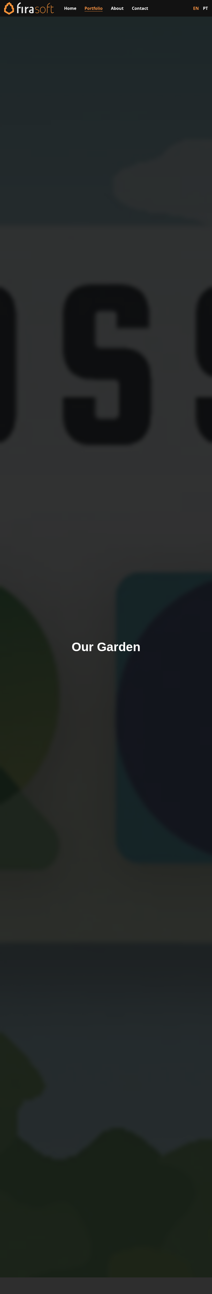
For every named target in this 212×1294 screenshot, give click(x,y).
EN (196, 8)
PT (205, 8)
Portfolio (94, 8)
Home (70, 8)
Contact (140, 8)
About (117, 8)
